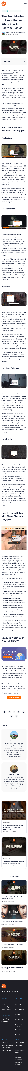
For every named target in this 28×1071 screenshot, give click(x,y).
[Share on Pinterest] (14, 711)
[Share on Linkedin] (23, 711)
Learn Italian (17, 1002)
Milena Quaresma (10, 32)
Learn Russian (18, 1017)
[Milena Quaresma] (14, 735)
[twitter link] (2, 991)
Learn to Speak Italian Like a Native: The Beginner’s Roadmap (12, 897)
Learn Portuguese (19, 1009)
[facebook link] (4, 991)
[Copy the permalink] (16, 716)
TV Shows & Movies (14, 11)
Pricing (3, 1004)
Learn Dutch (17, 1034)
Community (4, 1021)
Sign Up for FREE (14, 697)
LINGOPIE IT (18, 1065)
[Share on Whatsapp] (18, 711)
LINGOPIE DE (18, 1062)
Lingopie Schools (6, 1050)
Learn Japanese (18, 1019)
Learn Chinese (18, 1024)
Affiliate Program (19, 1050)
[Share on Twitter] (9, 711)
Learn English (17, 1004)
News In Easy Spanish (7, 1045)
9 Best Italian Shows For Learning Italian (12, 921)
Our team (3, 1002)
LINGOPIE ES (18, 1055)
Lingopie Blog (5, 1019)
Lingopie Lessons (19, 1042)
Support (17, 1052)
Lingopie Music (5, 1047)
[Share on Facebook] (4, 711)
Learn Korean (17, 1022)
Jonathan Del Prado (20, 32)
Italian (4, 11)
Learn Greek (17, 1032)
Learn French (17, 1012)
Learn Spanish (18, 1007)
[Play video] (14, 538)
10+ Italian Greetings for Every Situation (12, 944)
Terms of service (6, 1009)
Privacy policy (5, 1007)
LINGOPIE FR (18, 1057)
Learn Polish (17, 1029)
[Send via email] (11, 716)
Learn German (18, 1014)
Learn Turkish (17, 1027)
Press (3, 1012)
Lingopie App (18, 1045)
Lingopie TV (4, 1042)
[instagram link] (7, 991)
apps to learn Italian (7, 73)
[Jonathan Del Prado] (14, 769)
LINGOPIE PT (18, 1060)
